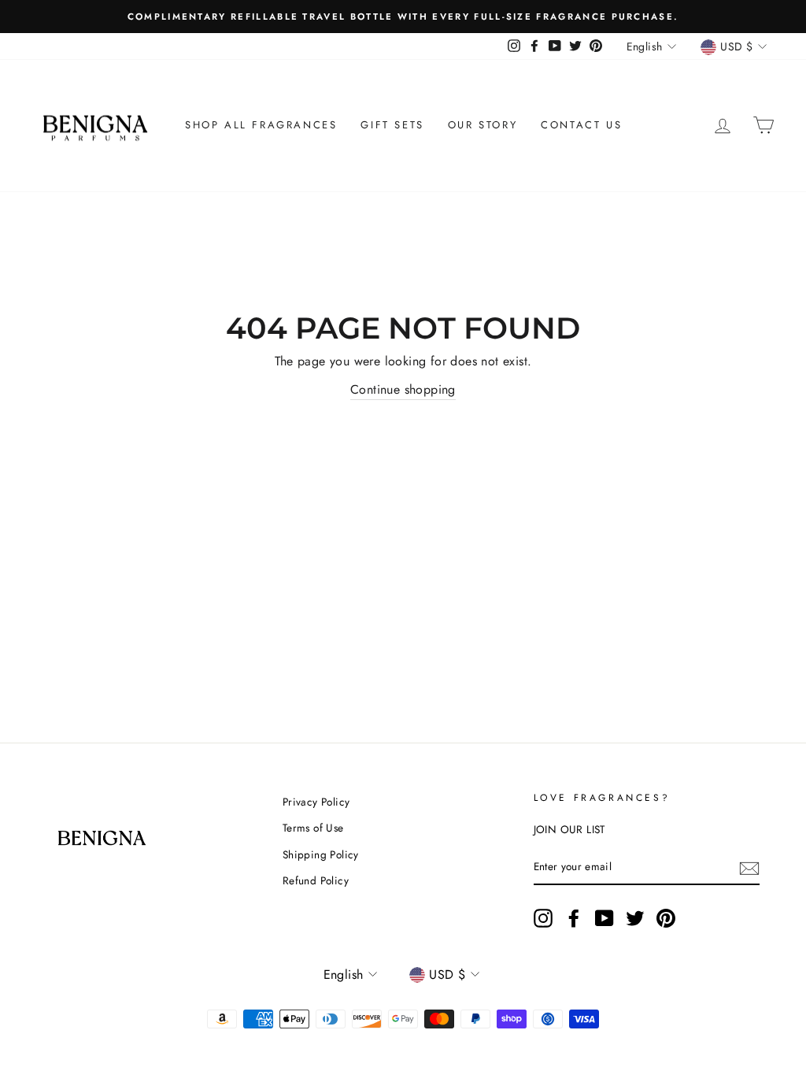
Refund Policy (316, 880)
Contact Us (581, 124)
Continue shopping (403, 389)
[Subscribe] (749, 868)
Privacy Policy (316, 802)
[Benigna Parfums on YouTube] (604, 918)
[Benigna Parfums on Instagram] (543, 918)
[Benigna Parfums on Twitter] (635, 918)
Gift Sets (391, 124)
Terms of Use (313, 828)
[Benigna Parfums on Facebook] (573, 918)
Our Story (482, 124)
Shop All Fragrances (261, 124)
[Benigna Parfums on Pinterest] (665, 918)
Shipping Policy (321, 854)
